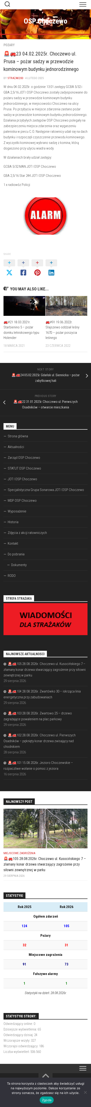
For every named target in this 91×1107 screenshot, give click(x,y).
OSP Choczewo (45, 21)
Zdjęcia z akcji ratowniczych (27, 533)
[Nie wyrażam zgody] (85, 1092)
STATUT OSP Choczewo (24, 468)
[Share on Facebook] (23, 268)
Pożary (9, 45)
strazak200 (15, 78)
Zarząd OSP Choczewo (24, 458)
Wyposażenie (17, 511)
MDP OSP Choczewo (22, 500)
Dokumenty (19, 565)
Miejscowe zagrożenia (19, 853)
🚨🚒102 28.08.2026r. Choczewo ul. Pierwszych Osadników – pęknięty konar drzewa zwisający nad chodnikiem (40, 741)
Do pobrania (16, 554)
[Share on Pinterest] (37, 268)
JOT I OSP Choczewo (22, 479)
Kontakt (13, 543)
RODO (12, 576)
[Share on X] (9, 268)
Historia (13, 522)
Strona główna (18, 436)
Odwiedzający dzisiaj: (19, 1035)
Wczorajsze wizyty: (17, 1040)
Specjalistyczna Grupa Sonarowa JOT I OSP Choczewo (46, 490)
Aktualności (16, 447)
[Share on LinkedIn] (51, 268)
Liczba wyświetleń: (17, 1052)
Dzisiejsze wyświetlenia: (21, 1029)
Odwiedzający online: (19, 1024)
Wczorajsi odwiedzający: (21, 1046)
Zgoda (46, 1100)
